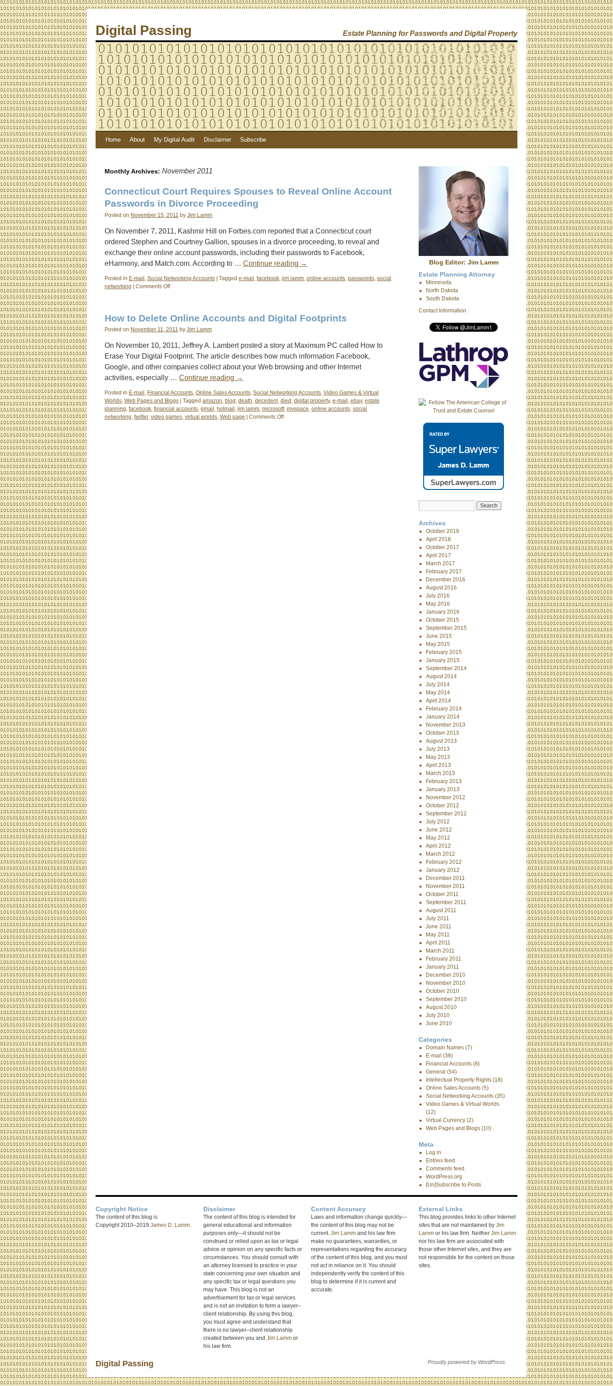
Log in (433, 1152)
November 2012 (445, 797)
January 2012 (443, 870)
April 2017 (438, 555)
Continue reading (275, 263)
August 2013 (441, 741)
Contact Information (442, 311)
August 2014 (441, 676)
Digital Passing (144, 30)
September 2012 (446, 813)
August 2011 (441, 910)
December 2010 (445, 975)
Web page (232, 417)
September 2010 (446, 999)
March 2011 (440, 951)
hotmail (226, 409)
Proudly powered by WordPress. (467, 1362)
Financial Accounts (170, 393)
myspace (298, 409)
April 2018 (438, 539)
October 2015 (442, 620)
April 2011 (438, 943)
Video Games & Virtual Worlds (462, 1104)
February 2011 (443, 959)
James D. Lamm (170, 1225)
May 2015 (438, 644)
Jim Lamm (199, 215)
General (436, 1072)
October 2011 (442, 894)
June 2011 (438, 926)
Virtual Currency (445, 1120)
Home (113, 139)
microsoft (273, 409)
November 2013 (445, 725)
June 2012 (439, 830)
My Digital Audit (174, 139)
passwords (361, 278)
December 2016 (445, 579)
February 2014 (444, 709)
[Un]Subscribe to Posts (453, 1185)
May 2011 (438, 934)
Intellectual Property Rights (458, 1080)
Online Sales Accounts (223, 393)
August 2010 (441, 1007)
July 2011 (437, 918)
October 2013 (442, 733)
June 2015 (439, 636)
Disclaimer (217, 139)
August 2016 (441, 588)
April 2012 (438, 846)
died (285, 401)
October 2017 (442, 547)
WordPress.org (444, 1177)
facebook (268, 278)
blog (230, 401)
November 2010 (445, 983)
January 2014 (443, 717)
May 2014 (438, 692)
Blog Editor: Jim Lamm (464, 262)
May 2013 (438, 757)
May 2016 (438, 604)
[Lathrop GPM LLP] (463, 386)
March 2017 (440, 563)
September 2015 (446, 628)
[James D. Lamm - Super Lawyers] (463, 488)
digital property (312, 401)
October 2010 (442, 991)
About (137, 139)
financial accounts (176, 409)
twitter (141, 417)
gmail (207, 409)
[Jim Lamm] (463, 254)
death (245, 401)
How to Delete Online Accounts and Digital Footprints (226, 318)
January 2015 (443, 660)
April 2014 (438, 700)
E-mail (136, 278)
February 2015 (444, 652)
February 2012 (444, 862)
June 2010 (439, 1023)
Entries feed (440, 1160)
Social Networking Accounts (181, 278)
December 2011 (445, 878)
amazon (212, 401)
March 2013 (440, 773)
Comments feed (445, 1168)
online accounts (325, 278)
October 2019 (442, 531)
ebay (356, 401)
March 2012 (440, 854)
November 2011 (445, 886)
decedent (266, 401)
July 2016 (438, 596)
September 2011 (446, 902)
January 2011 (442, 967)
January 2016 (443, 612)
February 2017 (444, 571)
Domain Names (445, 1047)
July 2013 (438, 749)
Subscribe (253, 139)
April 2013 (438, 765)
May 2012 (438, 838)
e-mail (246, 278)
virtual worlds (201, 417)
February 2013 (444, 781)
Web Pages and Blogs (151, 401)
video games (166, 417)
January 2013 (443, 789)
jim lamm (293, 278)
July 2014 (438, 684)
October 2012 (442, 805)
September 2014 (446, 668)
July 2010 (438, 1015)
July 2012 (438, 822)
